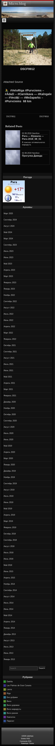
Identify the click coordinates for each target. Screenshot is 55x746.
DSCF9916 (44, 116)
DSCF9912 (27, 69)
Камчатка (11, 717)
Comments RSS (25, 741)
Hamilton (35, 133)
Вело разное (12, 713)
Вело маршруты (14, 709)
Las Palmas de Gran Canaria (19, 685)
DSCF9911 (10, 116)
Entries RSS (25, 738)
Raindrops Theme (27, 743)
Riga (9, 693)
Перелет (10, 721)
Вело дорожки (13, 705)
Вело (9, 701)
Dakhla (10, 681)
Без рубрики (12, 697)
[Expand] (4, 20)
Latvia (9, 689)
